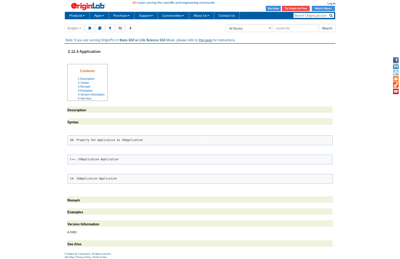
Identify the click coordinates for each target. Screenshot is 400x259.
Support (145, 15)
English (73, 28)
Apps (98, 15)
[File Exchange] (396, 85)
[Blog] (396, 73)
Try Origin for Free (296, 8)
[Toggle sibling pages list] (120, 28)
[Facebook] (396, 60)
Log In (331, 3)
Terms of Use (100, 257)
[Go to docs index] (89, 28)
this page (205, 40)
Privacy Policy (83, 257)
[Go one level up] (110, 28)
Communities (172, 15)
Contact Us (227, 15)
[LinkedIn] (396, 66)
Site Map (69, 257)
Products (75, 15)
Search (327, 28)
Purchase (120, 15)
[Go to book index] (99, 28)
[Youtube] (396, 91)
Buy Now (273, 8)
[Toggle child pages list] (130, 28)
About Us (200, 15)
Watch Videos (323, 8)
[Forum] (396, 79)
